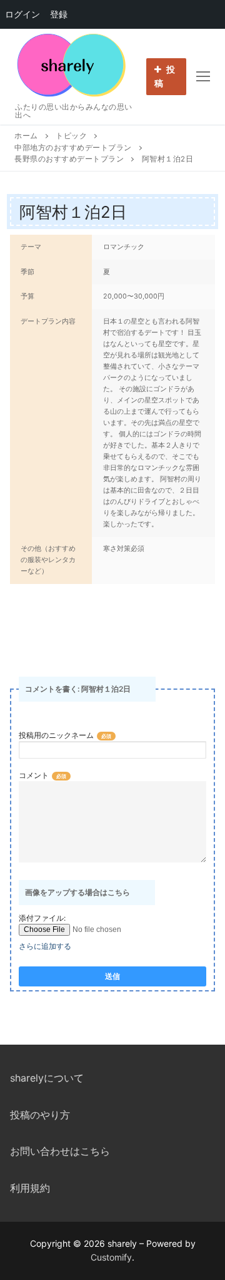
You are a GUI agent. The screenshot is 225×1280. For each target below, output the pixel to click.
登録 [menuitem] (59, 14)
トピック (71, 135)
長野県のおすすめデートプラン (69, 159)
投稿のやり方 (40, 1114)
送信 (112, 976)
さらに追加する (45, 946)
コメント (34, 775)
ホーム (26, 135)
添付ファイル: (42, 918)
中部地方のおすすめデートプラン (73, 147)
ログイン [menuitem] (22, 14)
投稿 (165, 76)
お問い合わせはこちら (60, 1151)
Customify (111, 1257)
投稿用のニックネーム (56, 735)
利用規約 (30, 1188)
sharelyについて (47, 1078)
